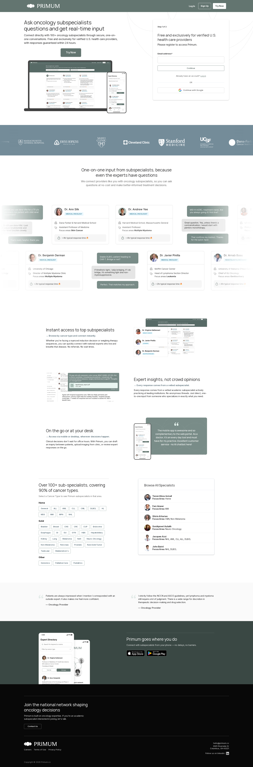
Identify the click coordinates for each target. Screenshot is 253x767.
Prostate (78, 545)
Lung (55, 539)
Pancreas (64, 545)
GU (65, 532)
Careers (27, 749)
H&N (83, 532)
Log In (192, 6)
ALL (55, 508)
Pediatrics (77, 563)
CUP (85, 526)
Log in (203, 76)
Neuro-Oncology (94, 539)
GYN (74, 532)
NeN (79, 539)
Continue (191, 68)
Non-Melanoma (48, 545)
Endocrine (97, 526)
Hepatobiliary (96, 532)
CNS (66, 526)
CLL (73, 508)
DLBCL (93, 508)
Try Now (219, 6)
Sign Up (205, 6)
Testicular (45, 551)
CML (83, 508)
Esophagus (46, 532)
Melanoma (67, 539)
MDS (43, 514)
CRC (76, 526)
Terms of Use (40, 749)
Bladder (44, 526)
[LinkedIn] (227, 753)
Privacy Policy (54, 749)
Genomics (45, 563)
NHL (70, 514)
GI (57, 532)
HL (103, 508)
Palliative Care (61, 563)
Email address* (165, 53)
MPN (61, 514)
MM (52, 514)
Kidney (44, 539)
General (44, 508)
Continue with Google (193, 90)
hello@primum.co (221, 743)
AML (64, 508)
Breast (56, 526)
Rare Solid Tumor (94, 545)
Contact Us (33, 726)
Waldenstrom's (62, 551)
